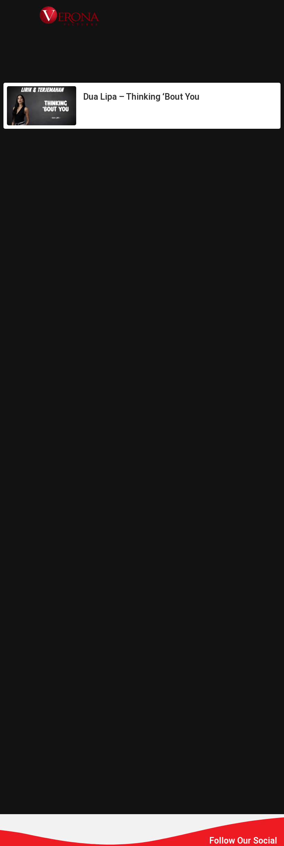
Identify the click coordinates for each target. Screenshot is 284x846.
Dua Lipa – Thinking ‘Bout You (141, 97)
